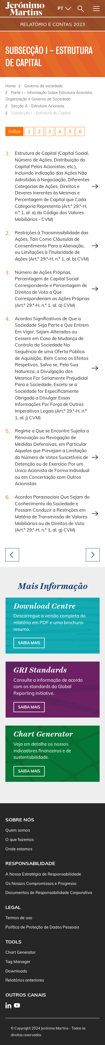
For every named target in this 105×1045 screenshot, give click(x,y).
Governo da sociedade (43, 86)
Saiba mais (29, 642)
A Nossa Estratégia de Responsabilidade (43, 874)
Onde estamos (18, 848)
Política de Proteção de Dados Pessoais (42, 927)
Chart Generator (20, 952)
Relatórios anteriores (24, 980)
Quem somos (17, 830)
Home (10, 86)
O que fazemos (19, 839)
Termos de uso (18, 917)
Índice (14, 131)
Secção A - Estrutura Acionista (37, 106)
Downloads (16, 971)
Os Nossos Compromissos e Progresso (40, 883)
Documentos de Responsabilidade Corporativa (48, 892)
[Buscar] (81, 9)
